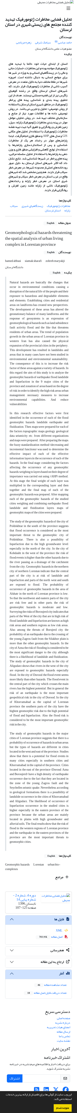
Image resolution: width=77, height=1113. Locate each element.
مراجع (59, 877)
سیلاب (14, 206)
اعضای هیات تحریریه (58, 1027)
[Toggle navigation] (40, 8)
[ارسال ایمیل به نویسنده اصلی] (56, 42)
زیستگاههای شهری (32, 206)
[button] (52, 1099)
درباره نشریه (62, 1023)
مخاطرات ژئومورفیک (58, 206)
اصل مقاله (51, 937)
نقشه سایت (63, 1041)
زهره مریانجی (23, 42)
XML (59, 930)
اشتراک (15, 1078)
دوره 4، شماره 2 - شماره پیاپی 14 (24, 897)
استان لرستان (53, 210)
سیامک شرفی (43, 42)
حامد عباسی (65, 42)
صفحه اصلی (63, 1018)
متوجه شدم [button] (62, 1107)
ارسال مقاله (63, 1032)
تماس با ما (64, 1036)
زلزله (67, 210)
